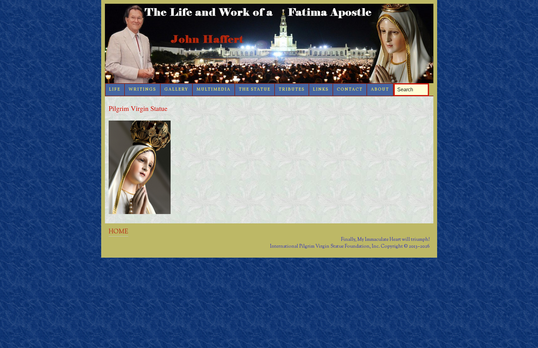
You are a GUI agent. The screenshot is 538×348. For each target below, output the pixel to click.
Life (114, 90)
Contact (350, 90)
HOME (118, 231)
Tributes (292, 90)
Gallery (176, 90)
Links (321, 90)
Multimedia (213, 90)
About (380, 90)
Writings (142, 90)
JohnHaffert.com (269, 43)
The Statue (255, 90)
